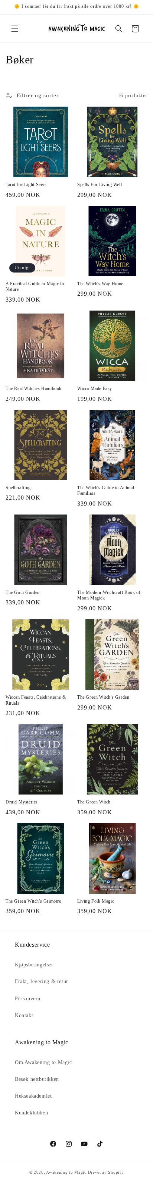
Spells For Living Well (99, 184)
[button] (15, 29)
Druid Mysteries (22, 802)
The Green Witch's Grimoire (33, 901)
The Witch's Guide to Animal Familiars (105, 490)
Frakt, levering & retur (41, 981)
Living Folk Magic (95, 901)
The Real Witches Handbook (34, 388)
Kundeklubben (31, 1113)
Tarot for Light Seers (26, 184)
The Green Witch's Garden (103, 697)
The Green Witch (94, 802)
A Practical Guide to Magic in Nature (35, 286)
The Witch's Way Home (100, 283)
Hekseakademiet (33, 1096)
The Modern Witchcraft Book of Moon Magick (108, 595)
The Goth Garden (23, 592)
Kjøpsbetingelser (34, 965)
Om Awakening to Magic (43, 1062)
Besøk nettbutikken (37, 1079)
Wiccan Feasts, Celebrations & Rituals (36, 700)
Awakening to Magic (66, 1172)
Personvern (27, 998)
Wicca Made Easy (94, 388)
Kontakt (24, 1015)
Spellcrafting (18, 487)
